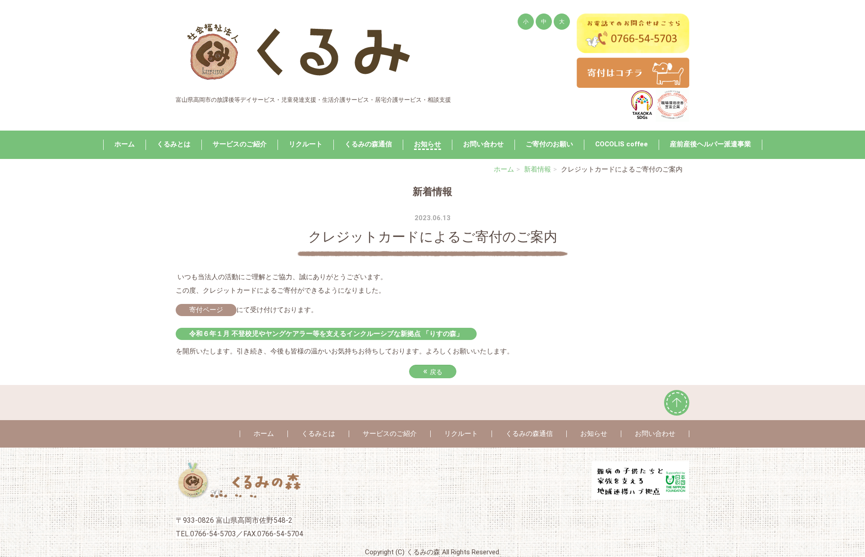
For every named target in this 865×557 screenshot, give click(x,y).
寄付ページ (206, 310)
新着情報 (537, 169)
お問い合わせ (483, 144)
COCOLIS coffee (621, 144)
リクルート (306, 144)
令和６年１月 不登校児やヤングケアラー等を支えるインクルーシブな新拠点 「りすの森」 (326, 334)
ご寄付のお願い (549, 144)
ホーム (124, 144)
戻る (432, 371)
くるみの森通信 (368, 144)
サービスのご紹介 (240, 144)
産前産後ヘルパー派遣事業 (710, 144)
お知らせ (427, 144)
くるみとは (174, 144)
